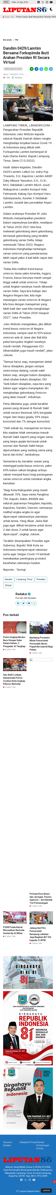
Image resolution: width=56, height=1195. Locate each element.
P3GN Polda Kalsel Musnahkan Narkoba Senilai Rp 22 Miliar (13, 930)
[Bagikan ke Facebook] (36, 69)
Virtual (8, 585)
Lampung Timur (24, 579)
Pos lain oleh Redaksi (26, 598)
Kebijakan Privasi (28, 1142)
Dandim (8, 579)
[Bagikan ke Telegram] (51, 69)
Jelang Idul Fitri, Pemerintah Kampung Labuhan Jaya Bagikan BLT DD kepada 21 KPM (40, 934)
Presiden (41, 579)
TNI (16, 40)
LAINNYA (46, 1191)
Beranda (7, 40)
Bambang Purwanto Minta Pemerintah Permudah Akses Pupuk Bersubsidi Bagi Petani (41, 643)
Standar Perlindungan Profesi (42, 1145)
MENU (6, 2)
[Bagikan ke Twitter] (41, 69)
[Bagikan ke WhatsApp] (46, 69)
